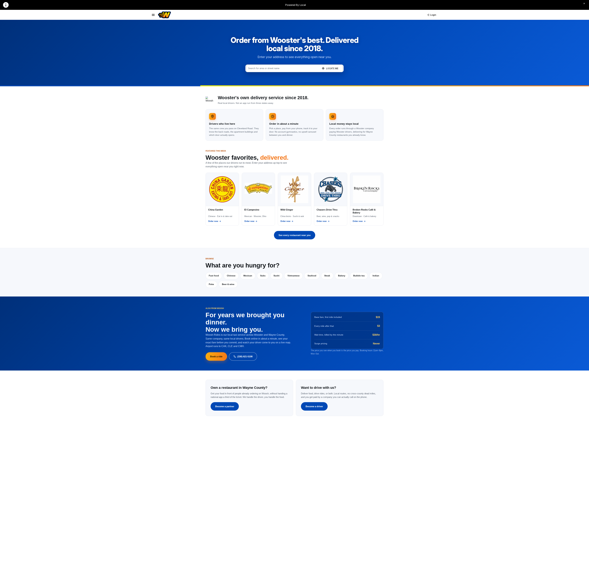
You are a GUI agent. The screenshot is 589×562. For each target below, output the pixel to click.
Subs (263, 275)
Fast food (214, 275)
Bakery (341, 275)
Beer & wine (228, 284)
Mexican (247, 275)
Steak (327, 275)
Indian (376, 275)
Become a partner (224, 406)
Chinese (231, 275)
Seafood (312, 275)
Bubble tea (359, 275)
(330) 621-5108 (244, 356)
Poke (211, 284)
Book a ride (216, 356)
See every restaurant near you (295, 235)
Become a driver (314, 406)
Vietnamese (293, 275)
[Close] (584, 3)
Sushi (276, 275)
